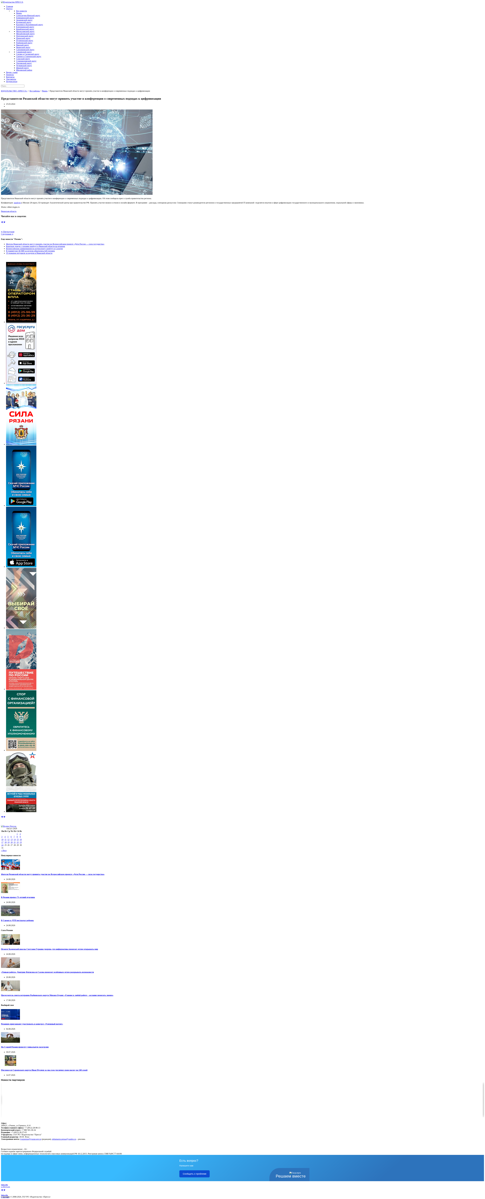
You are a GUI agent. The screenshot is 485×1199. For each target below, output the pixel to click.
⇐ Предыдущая (7, 232)
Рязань (19, 13)
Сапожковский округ (25, 50)
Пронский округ (23, 38)
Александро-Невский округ (28, 15)
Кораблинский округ (25, 29)
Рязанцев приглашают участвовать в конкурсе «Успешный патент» (32, 1024)
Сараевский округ (24, 52)
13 (12, 839)
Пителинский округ (24, 36)
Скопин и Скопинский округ (28, 56)
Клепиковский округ (25, 27)
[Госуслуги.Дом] (21, 383)
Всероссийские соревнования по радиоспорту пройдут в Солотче (34, 249)
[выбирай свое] (21, 628)
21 (15, 842)
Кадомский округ (23, 22)
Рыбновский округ (24, 43)
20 (12, 842)
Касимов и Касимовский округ (29, 25)
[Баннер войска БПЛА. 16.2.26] (21, 322)
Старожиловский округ (26, 61)
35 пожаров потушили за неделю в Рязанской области (29, 253)
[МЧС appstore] (21, 567)
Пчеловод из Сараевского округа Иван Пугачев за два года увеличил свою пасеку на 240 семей (44, 1070)
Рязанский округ (23, 47)
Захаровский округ (24, 20)
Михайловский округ (25, 34)
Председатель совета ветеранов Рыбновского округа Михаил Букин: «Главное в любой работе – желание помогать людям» (57, 995)
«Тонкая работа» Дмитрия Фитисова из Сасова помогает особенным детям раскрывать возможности (47, 972)
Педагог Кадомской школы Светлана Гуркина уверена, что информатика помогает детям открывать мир (49, 949)
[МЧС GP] (21, 505)
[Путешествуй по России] (21, 689)
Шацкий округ (22, 68)
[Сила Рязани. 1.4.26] (21, 444)
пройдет (17, 203)
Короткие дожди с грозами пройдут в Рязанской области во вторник (35, 246)
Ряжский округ (22, 45)
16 (21, 839)
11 (5, 839)
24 (2, 845)
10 (2, 839)
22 (18, 842)
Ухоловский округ (24, 63)
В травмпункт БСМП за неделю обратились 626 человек (30, 251)
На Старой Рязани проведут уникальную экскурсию (25, 1047)
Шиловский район (24, 70)
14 (15, 839)
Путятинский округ (24, 40)
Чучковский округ (24, 65)
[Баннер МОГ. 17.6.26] (21, 811)
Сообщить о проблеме (194, 1174)
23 (21, 842)
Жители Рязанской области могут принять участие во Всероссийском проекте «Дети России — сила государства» (55, 244)
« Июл (4, 850)
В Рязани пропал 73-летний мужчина (18, 897)
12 (8, 839)
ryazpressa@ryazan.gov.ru (30, 1139)
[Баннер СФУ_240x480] (21, 750)
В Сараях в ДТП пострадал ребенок (17, 920)
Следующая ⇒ (7, 234)
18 (6, 842)
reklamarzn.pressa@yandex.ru (64, 1139)
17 (2, 842)
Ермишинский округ (25, 18)
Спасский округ (23, 59)
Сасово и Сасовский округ (27, 54)
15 (18, 839)
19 (8, 842)
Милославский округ (25, 31)
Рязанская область (8, 211)
